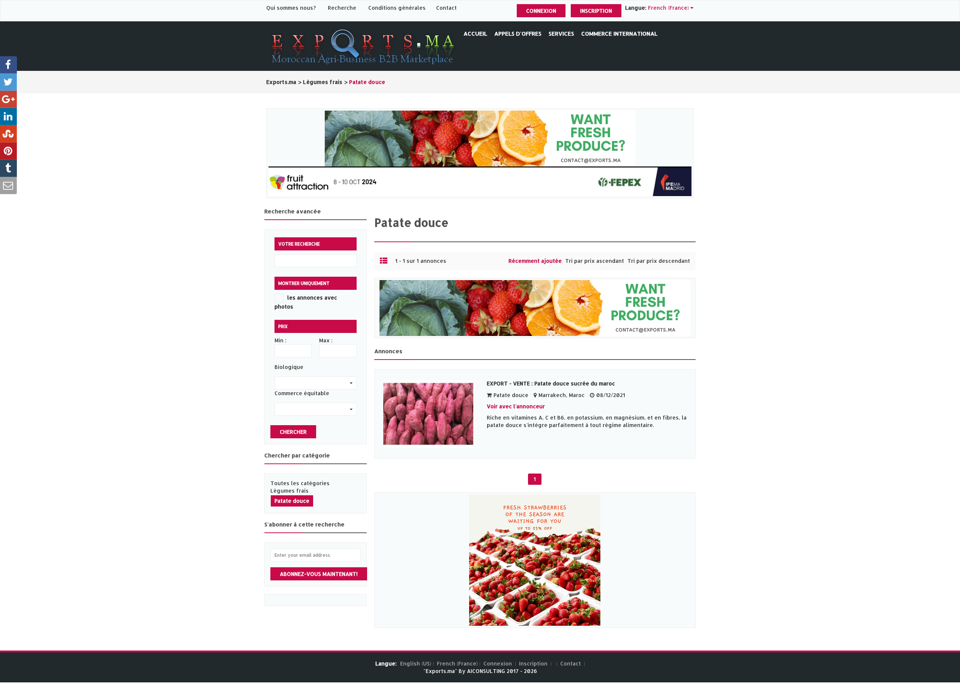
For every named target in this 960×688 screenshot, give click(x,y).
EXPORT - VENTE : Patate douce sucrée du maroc (551, 383)
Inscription (596, 10)
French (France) (457, 663)
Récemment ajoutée (535, 261)
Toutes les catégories (300, 483)
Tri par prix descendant (658, 261)
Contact (446, 7)
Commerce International (619, 33)
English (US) (415, 663)
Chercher (293, 432)
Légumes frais (289, 490)
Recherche (342, 7)
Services (561, 33)
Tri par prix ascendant (594, 261)
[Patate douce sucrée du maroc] (431, 414)
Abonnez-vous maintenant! (319, 574)
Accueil (475, 33)
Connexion (541, 10)
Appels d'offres (518, 33)
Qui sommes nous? (291, 7)
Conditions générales (397, 7)
